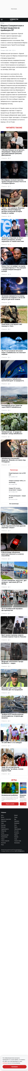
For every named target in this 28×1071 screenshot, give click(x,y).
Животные (3, 821)
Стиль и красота (5, 840)
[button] (14, 475)
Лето (15, 825)
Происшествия (4, 835)
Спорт (15, 838)
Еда (15, 819)
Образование (17, 829)
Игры (14, 780)
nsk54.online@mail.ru (19, 851)
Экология (3, 842)
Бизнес (16, 815)
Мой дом (3, 827)
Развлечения (4, 836)
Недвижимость (5, 829)
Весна (2, 817)
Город (2, 23)
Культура (3, 825)
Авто (2, 815)
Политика (16, 833)
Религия (16, 836)
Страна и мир (17, 840)
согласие (5, 1063)
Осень (2, 833)
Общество (3, 831)
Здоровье (16, 821)
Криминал (16, 823)
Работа (16, 835)
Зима (2, 823)
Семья (2, 838)
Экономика (17, 842)
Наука (15, 827)
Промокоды (14, 470)
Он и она (16, 831)
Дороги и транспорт (6, 819)
